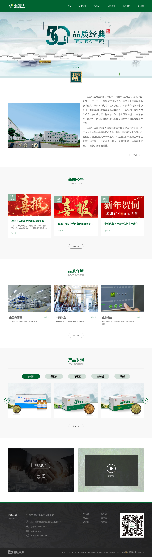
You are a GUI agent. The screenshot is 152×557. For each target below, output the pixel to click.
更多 (135, 155)
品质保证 (111, 6)
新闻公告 (126, 6)
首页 (69, 6)
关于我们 (82, 6)
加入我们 (141, 6)
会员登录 (141, 552)
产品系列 (97, 6)
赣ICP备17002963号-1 (117, 552)
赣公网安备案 (131, 552)
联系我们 (104, 522)
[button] (73, 67)
